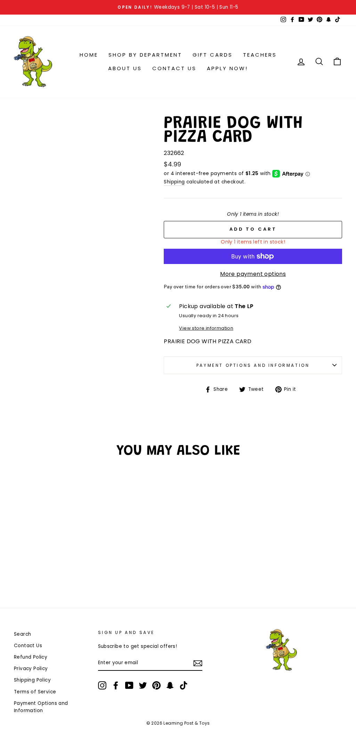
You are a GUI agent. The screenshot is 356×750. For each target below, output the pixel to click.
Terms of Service (35, 692)
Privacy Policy (31, 668)
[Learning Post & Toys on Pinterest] (156, 685)
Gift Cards (213, 54)
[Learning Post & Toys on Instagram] (102, 685)
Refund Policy (30, 657)
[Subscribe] (197, 663)
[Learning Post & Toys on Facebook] (116, 685)
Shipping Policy (32, 680)
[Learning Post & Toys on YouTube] (129, 685)
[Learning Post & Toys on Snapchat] (170, 685)
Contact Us (174, 68)
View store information (206, 328)
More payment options (253, 274)
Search (22, 634)
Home (89, 54)
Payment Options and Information (253, 365)
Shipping (174, 182)
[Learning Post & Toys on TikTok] (183, 685)
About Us (125, 68)
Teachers (260, 54)
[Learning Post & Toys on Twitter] (143, 685)
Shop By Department (145, 54)
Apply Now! (227, 68)
